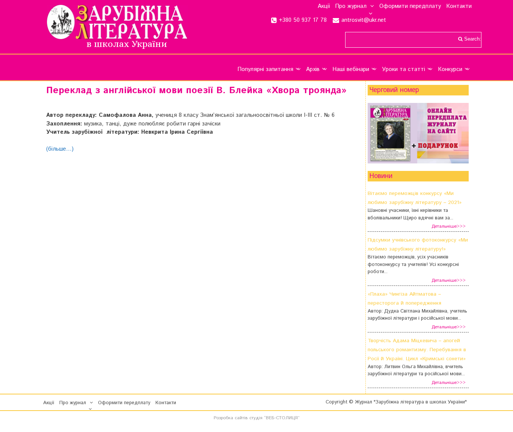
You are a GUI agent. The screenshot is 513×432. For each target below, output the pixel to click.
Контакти (459, 6)
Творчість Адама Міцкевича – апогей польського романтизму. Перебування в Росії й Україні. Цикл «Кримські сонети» (417, 350)
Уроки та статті (403, 69)
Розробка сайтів (231, 418)
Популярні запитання (265, 69)
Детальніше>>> (449, 226)
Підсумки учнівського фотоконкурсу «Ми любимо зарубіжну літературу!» (418, 244)
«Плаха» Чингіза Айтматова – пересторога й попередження (404, 298)
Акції (324, 6)
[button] (370, 6)
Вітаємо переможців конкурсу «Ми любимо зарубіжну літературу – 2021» (415, 198)
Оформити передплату (410, 6)
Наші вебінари (350, 69)
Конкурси (450, 69)
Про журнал (351, 6)
